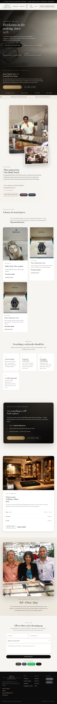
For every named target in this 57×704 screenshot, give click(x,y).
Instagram (23, 194)
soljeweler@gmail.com (19, 425)
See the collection (11, 194)
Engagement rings (28, 686)
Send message (28, 656)
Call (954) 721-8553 (33, 438)
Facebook (32, 194)
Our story (31, 6)
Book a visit (11, 526)
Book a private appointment (34, 45)
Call (38, 663)
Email (18, 663)
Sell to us (27, 6)
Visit (36, 6)
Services (22, 6)
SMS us (4, 690)
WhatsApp (31, 663)
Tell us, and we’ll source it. (17, 222)
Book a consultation (47, 6)
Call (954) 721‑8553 (30, 87)
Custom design (27, 681)
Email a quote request (16, 438)
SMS (24, 663)
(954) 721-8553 (21, 527)
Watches (26, 683)
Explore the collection (12, 45)
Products (16, 6)
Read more (51, 1)
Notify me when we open (12, 87)
